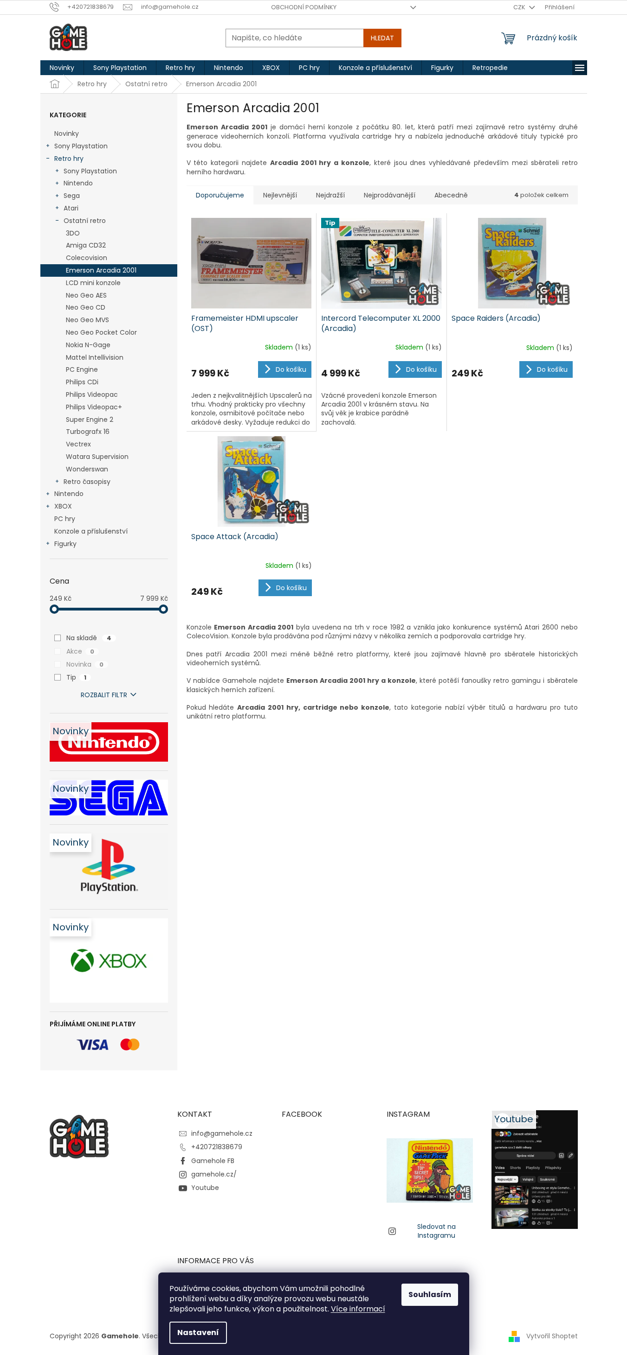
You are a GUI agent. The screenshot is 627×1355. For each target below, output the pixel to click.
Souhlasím (429, 1294)
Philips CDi (82, 382)
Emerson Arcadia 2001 (101, 270)
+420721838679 (216, 1146)
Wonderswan (87, 469)
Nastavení (198, 1332)
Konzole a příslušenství (91, 531)
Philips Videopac (92, 394)
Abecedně (451, 195)
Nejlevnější (280, 195)
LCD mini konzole (93, 282)
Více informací (358, 1309)
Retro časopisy (87, 481)
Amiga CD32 (86, 245)
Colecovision (86, 257)
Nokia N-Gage (88, 345)
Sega (72, 195)
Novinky (66, 133)
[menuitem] (62, 67)
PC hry (64, 518)
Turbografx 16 (88, 431)
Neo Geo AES (86, 295)
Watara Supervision (97, 456)
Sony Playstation (81, 146)
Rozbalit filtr (104, 695)
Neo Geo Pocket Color (101, 332)
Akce (80, 651)
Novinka (84, 664)
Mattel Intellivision (94, 357)
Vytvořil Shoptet (552, 1335)
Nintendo (78, 183)
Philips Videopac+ (94, 407)
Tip (76, 677)
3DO (73, 233)
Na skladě (88, 638)
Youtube (205, 1187)
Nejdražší (330, 195)
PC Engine (82, 369)
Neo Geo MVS (87, 319)
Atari (71, 208)
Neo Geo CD (85, 307)
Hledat (382, 38)
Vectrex (78, 444)
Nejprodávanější (389, 195)
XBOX (63, 506)
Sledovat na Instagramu (436, 1231)
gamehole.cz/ (214, 1174)
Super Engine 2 (89, 419)
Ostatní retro (85, 220)
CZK (520, 7)
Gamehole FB (212, 1160)
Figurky (65, 543)
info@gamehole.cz (221, 1133)
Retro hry (69, 158)
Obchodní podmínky (303, 7)
